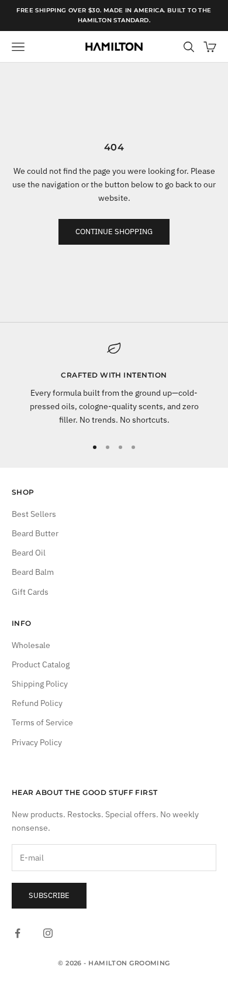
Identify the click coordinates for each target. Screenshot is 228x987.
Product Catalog (41, 664)
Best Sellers (34, 514)
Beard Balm (33, 572)
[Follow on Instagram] (48, 933)
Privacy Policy (37, 742)
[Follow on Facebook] (17, 933)
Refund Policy (37, 703)
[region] (114, 384)
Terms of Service (42, 722)
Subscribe (49, 895)
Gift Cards (30, 592)
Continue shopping (114, 232)
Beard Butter (35, 533)
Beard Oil (29, 552)
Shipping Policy (40, 683)
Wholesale (31, 645)
